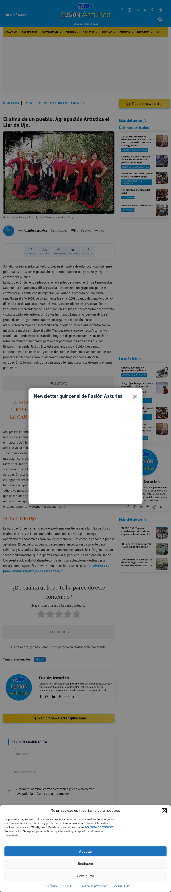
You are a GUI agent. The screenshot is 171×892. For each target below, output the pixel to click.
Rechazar (85, 864)
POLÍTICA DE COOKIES (59, 886)
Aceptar (85, 851)
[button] (164, 810)
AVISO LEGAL (122, 886)
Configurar (85, 876)
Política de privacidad (93, 886)
